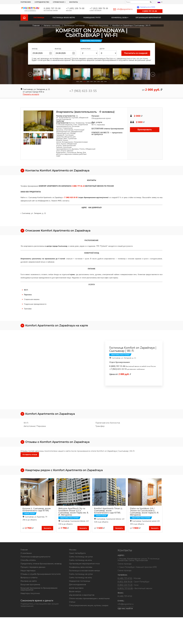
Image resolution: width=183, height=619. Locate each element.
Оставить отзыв (29, 454)
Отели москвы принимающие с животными (89, 598)
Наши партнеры (28, 570)
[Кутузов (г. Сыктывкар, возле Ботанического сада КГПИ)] (38, 492)
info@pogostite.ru (124, 9)
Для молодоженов (77, 584)
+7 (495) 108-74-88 (75, 8)
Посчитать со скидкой (135, 53)
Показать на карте (31, 94)
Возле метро (75, 591)
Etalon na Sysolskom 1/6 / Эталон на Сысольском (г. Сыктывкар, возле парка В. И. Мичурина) (144, 511)
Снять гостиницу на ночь (80, 560)
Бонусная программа (30, 584)
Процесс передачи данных (33, 567)
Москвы (72, 550)
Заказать (47, 528)
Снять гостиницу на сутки (81, 557)
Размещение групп (92, 17)
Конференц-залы (119, 17)
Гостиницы (38, 17)
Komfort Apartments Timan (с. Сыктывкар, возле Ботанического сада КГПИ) (108, 510)
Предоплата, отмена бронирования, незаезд (41, 564)
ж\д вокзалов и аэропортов (81, 595)
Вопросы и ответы (29, 577)
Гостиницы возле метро (64, 17)
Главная (24, 550)
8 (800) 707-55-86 (52, 8)
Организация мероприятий (148, 17)
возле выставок (76, 588)
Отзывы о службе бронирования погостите (41, 574)
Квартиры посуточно (30, 593)
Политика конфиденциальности (35, 557)
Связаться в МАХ (146, 7)
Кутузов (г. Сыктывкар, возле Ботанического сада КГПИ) (37, 509)
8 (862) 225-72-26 (125, 585)
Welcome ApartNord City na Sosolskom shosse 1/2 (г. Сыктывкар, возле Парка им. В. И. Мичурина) (73, 511)
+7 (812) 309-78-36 (99, 8)
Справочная (58, 2)
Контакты (73, 2)
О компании (26, 553)
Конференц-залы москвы (80, 567)
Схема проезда (124, 564)
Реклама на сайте (29, 581)
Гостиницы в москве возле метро (84, 570)
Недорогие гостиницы (79, 581)
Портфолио (26, 2)
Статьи (72, 602)
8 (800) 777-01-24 (78, 186)
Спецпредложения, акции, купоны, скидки (88, 605)
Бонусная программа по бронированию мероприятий (39, 589)
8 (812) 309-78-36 (125, 582)
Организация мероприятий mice (84, 564)
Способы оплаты (28, 560)
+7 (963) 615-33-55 (83, 90)
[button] (77, 81)
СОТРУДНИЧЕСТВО (42, 2)
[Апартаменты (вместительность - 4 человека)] (38, 120)
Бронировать (145, 129)
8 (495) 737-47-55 (125, 578)
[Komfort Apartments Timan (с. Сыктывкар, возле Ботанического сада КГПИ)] (109, 492)
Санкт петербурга (77, 553)
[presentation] (30, 74)
